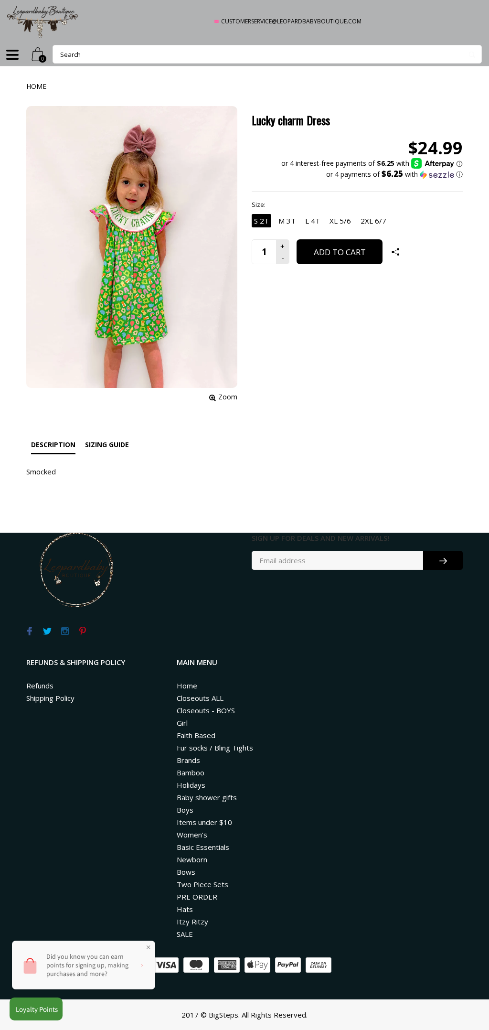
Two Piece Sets (202, 884)
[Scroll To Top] (463, 966)
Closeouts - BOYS (206, 710)
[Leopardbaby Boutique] (43, 21)
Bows (186, 872)
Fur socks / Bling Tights (215, 747)
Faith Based (196, 735)
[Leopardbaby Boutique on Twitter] (47, 631)
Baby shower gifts (207, 797)
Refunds (39, 685)
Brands (188, 760)
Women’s (192, 834)
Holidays (191, 785)
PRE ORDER (197, 896)
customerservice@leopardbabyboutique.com (291, 21)
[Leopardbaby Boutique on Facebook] (29, 631)
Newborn (192, 859)
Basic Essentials (203, 847)
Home (36, 86)
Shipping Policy (50, 698)
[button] (372, 174)
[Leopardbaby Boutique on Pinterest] (82, 631)
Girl (182, 723)
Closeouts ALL (200, 698)
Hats (185, 909)
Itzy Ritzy (192, 921)
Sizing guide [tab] (107, 444)
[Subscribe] (443, 560)
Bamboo (190, 772)
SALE (185, 934)
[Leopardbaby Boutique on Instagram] (65, 631)
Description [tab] (53, 444)
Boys (185, 810)
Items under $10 (204, 822)
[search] (267, 54)
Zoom (227, 396)
